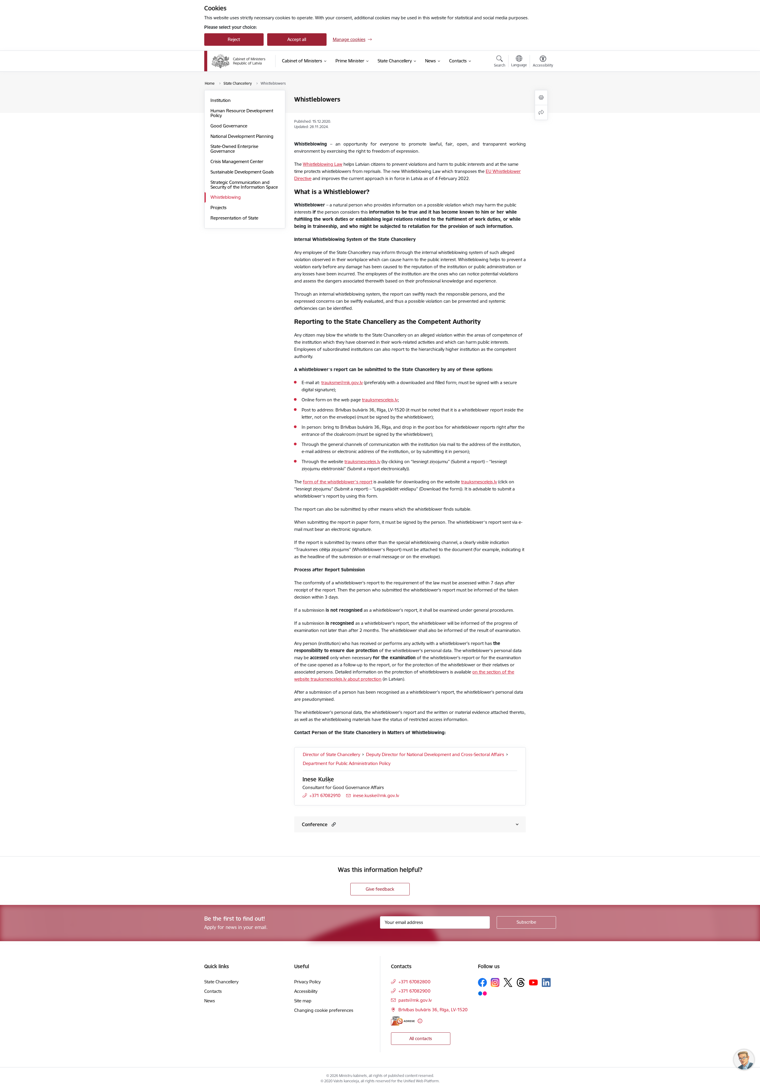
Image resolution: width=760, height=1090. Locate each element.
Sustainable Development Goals (242, 172)
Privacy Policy (307, 982)
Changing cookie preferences (323, 1010)
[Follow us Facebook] (482, 982)
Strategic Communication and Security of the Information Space (244, 184)
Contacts (213, 991)
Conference (314, 824)
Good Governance (228, 126)
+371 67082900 (414, 991)
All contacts (420, 1038)
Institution (220, 100)
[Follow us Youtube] (533, 982)
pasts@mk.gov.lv (415, 1000)
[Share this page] (541, 112)
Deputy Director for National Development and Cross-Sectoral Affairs (435, 754)
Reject (234, 39)
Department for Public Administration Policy (346, 763)
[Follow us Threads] (520, 982)
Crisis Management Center (236, 161)
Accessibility (305, 991)
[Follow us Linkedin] (546, 982)
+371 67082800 (414, 982)
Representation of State (234, 218)
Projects (218, 207)
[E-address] (403, 1021)
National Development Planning (241, 136)
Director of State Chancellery (331, 754)
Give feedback (380, 889)
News (209, 1001)
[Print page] (541, 97)
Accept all (296, 39)
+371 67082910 (325, 795)
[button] (333, 824)
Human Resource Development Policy (241, 113)
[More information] (420, 1021)
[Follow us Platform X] (508, 982)
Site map (302, 1001)
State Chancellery (221, 982)
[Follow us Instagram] (495, 982)
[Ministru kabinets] (239, 61)
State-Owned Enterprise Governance (234, 148)
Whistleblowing (225, 197)
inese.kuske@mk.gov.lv (376, 795)
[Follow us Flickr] (482, 993)
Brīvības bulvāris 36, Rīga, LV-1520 (433, 1009)
